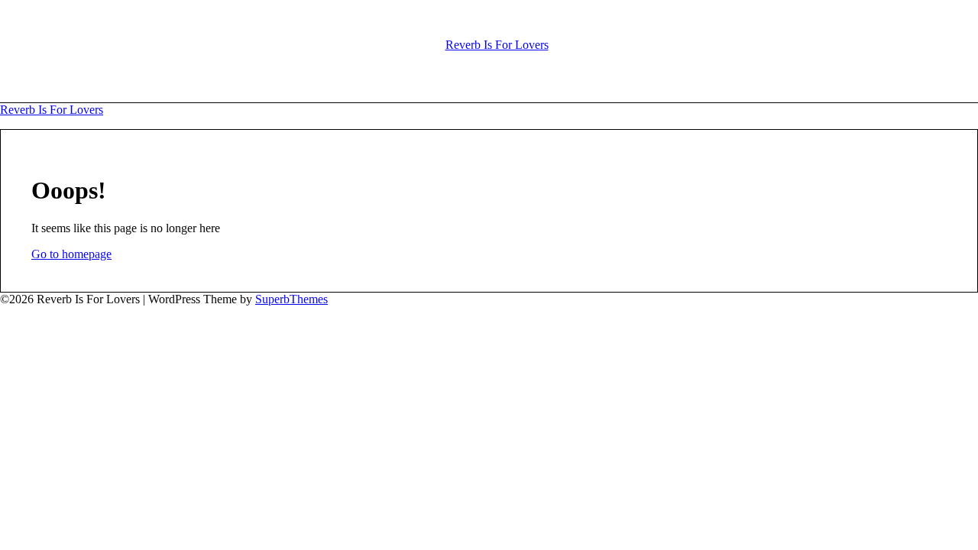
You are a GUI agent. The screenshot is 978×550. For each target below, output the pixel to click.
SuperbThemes (291, 299)
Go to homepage (71, 253)
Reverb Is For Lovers (497, 44)
